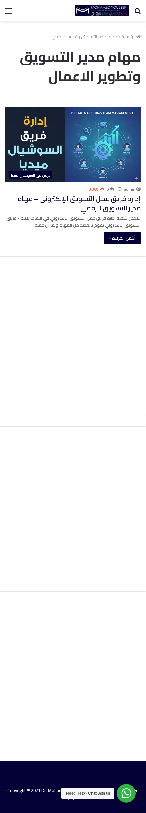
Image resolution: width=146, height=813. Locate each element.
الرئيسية (128, 37)
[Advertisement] (73, 336)
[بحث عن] (137, 13)
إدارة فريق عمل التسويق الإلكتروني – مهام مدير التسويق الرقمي (79, 203)
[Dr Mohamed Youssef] (102, 10)
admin (129, 189)
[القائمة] (8, 13)
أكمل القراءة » (122, 238)
